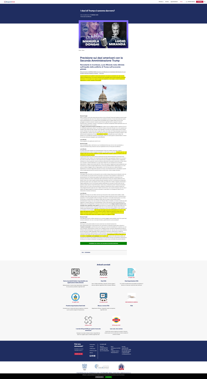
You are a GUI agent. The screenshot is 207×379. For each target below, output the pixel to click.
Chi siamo (161, 1)
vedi (75, 278)
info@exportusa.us (114, 352)
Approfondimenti (174, 1)
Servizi (166, 1)
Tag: (83, 252)
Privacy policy (92, 344)
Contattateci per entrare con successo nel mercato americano (103, 243)
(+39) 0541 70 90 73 (115, 351)
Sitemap (91, 352)
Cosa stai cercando (204, 1)
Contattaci (200, 1)
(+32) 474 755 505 (125, 352)
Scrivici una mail (78, 354)
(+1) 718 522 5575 (105, 350)
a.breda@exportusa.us (126, 354)
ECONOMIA (87, 252)
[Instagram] (90, 356)
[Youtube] (92, 356)
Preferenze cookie (93, 350)
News (181, 1)
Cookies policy (92, 348)
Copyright (92, 346)
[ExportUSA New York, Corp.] (9, 2)
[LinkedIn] (94, 356)
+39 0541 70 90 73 (191, 1)
